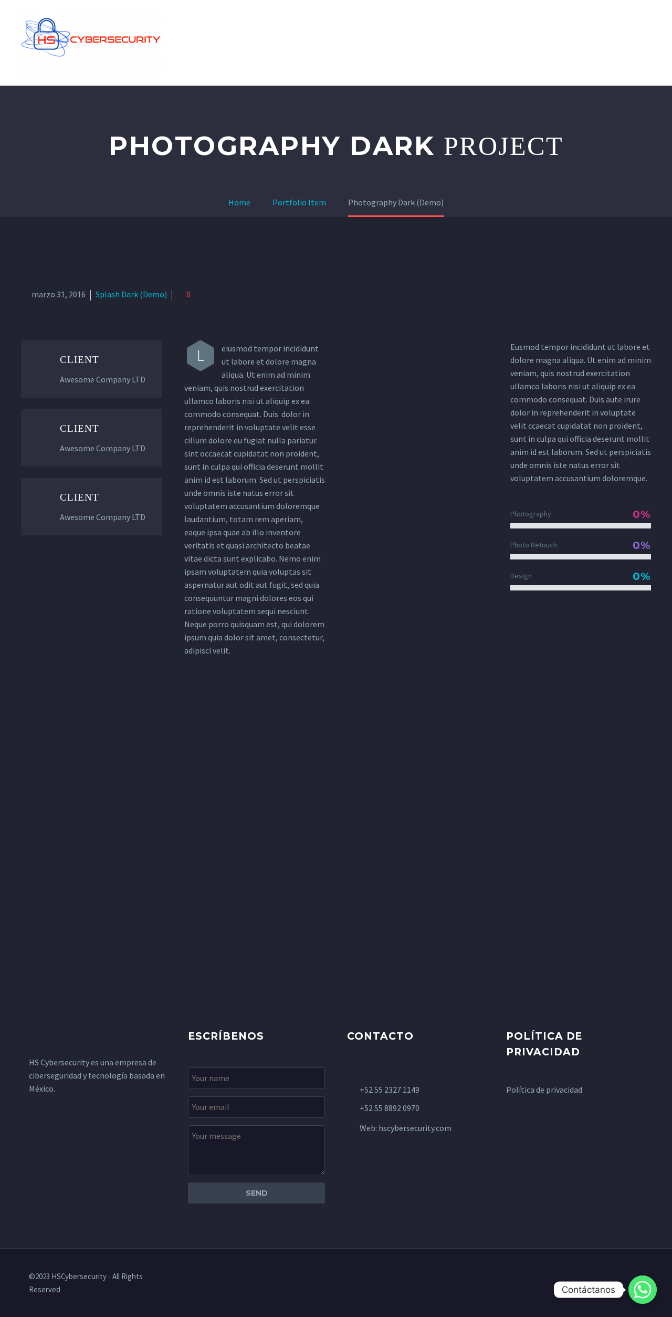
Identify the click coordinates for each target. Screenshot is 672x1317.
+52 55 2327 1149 (389, 1089)
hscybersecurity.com (415, 1128)
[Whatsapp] (642, 1289)
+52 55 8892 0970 (389, 1108)
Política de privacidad (544, 1089)
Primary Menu (643, 43)
